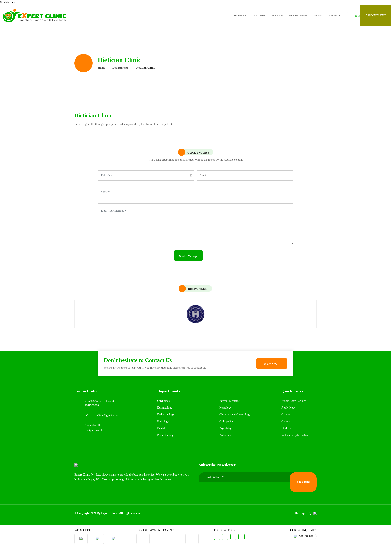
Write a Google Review (294, 435)
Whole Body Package (293, 400)
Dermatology (164, 407)
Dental (161, 428)
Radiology (163, 421)
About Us (239, 15)
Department (298, 15)
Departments (120, 67)
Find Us (286, 428)
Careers (285, 414)
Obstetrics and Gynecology (234, 414)
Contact (334, 15)
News (318, 15)
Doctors (259, 15)
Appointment (376, 15)
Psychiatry (225, 428)
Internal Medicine (229, 400)
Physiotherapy (165, 435)
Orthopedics (226, 421)
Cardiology (163, 400)
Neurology (225, 407)
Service (277, 15)
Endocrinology (165, 414)
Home (101, 67)
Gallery (285, 421)
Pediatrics (225, 435)
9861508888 (306, 536)
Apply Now (288, 407)
